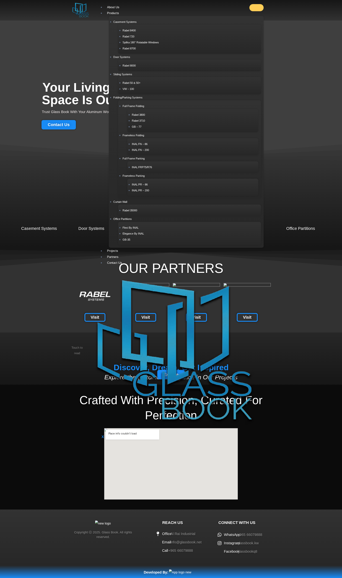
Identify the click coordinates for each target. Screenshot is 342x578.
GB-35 (126, 239)
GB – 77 (136, 126)
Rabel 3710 (138, 120)
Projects (112, 251)
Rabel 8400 (129, 30)
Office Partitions (122, 218)
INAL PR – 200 (140, 190)
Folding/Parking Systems (127, 97)
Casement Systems (125, 21)
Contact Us (114, 262)
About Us (113, 7)
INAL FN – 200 (140, 149)
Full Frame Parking (134, 158)
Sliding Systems (122, 74)
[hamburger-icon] (256, 7)
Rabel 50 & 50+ (132, 82)
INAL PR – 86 (140, 184)
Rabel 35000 (130, 210)
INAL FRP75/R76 (142, 167)
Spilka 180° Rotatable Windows (141, 42)
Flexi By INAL (131, 227)
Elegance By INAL (133, 233)
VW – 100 (128, 88)
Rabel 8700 (129, 48)
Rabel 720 (128, 36)
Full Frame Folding (133, 106)
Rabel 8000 (129, 65)
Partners (112, 257)
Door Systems (121, 56)
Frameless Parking (134, 175)
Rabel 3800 (138, 114)
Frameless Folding (133, 135)
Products (113, 13)
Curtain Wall (120, 201)
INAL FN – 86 (139, 144)
